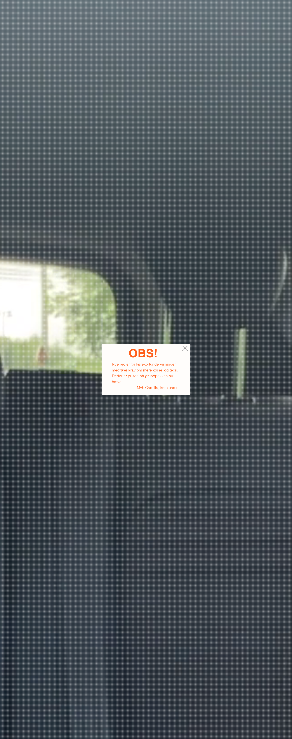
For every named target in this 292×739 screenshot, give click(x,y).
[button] (185, 348)
